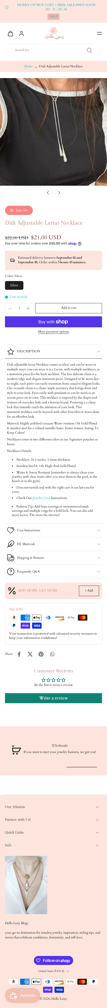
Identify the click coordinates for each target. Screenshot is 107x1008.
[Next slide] (59, 193)
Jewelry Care (41, 498)
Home (28, 66)
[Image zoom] (53, 132)
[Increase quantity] (28, 308)
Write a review (53, 698)
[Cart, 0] (10, 33)
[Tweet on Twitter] (30, 654)
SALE (53, 17)
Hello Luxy (59, 999)
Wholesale (60, 746)
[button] (99, 33)
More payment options (53, 332)
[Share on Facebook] (19, 654)
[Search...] (89, 50)
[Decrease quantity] (10, 308)
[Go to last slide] (48, 193)
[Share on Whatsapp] (52, 654)
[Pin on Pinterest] (41, 654)
